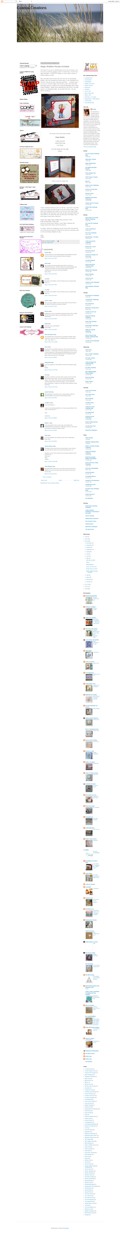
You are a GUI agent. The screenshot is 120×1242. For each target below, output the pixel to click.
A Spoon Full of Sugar (90, 1072)
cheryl (46, 252)
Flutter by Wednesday (90, 1116)
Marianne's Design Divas (92, 307)
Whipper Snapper (89, 1211)
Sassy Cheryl (88, 1164)
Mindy (87, 850)
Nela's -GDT (88, 95)
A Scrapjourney (89, 672)
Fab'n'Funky (88, 1110)
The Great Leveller (90, 953)
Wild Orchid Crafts (89, 1212)
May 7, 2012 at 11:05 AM (51, 461)
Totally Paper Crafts (90, 1203)
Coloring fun (96, 652)
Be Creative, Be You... (91, 795)
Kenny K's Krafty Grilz (90, 1126)
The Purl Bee (88, 1061)
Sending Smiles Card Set (96, 599)
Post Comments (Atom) (53, 483)
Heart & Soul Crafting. (91, 740)
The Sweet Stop (89, 529)
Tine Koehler (88, 100)
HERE (45, 214)
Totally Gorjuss (89, 524)
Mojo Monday (88, 1143)
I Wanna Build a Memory (91, 718)
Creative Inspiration (90, 1097)
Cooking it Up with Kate (91, 1091)
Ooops (86, 988)
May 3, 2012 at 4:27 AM (51, 258)
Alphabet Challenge (90, 1076)
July (87, 554)
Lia (45, 278)
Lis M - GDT (88, 91)
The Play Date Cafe (90, 426)
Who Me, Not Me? (90, 560)
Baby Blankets (90, 564)
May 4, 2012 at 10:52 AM (51, 387)
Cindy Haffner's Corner (91, 942)
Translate (32, 67)
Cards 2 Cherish (89, 661)
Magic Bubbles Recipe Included (92, 571)
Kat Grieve (87, 87)
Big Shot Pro (88, 1080)
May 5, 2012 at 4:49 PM (51, 418)
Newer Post (44, 480)
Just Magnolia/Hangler (90, 1124)
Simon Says (88, 350)
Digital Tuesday (89, 1105)
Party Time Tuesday (90, 1152)
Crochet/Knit (88, 1099)
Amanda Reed (88, 78)
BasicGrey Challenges (91, 526)
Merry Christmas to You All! (96, 643)
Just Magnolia (89, 498)
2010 (86, 586)
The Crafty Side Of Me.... (91, 629)
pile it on (87, 181)
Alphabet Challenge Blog (92, 442)
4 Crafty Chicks (89, 402)
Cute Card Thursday (90, 390)
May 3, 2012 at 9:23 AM (51, 329)
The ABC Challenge (90, 367)
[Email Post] (58, 241)
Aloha (87, 562)
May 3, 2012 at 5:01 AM (51, 284)
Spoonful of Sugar (89, 1176)
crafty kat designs (90, 884)
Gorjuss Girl (88, 1118)
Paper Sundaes (89, 1148)
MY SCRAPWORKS (90, 1016)
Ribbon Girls (88, 1160)
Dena (46, 263)
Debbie (94, 109)
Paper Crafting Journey (91, 1145)
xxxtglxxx (47, 402)
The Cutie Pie (88, 1195)
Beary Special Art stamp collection (96, 698)
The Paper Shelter (90, 358)
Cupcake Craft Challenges (92, 282)
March (88, 577)
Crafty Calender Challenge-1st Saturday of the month (92, 511)
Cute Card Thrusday (90, 1101)
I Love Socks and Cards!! (92, 640)
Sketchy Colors (89, 193)
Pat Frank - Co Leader (90, 97)
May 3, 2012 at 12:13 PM (51, 342)
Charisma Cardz (89, 1090)
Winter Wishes (96, 708)
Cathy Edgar (88, 81)
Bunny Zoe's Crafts (90, 246)
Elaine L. (47, 423)
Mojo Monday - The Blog (91, 237)
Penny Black (88, 1154)
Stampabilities (88, 1180)
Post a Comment (47, 477)
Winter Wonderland (90, 163)
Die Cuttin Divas (89, 303)
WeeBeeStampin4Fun (91, 596)
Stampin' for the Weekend (92, 480)
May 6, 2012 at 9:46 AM (51, 441)
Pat (45, 375)
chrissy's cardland (90, 607)
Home (60, 480)
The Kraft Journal (90, 250)
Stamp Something (89, 1178)
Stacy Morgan (48, 466)
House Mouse (88, 1120)
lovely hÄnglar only (90, 173)
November (89, 545)
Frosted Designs (89, 472)
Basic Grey (87, 1078)
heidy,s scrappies (90, 762)
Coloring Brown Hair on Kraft (96, 1008)
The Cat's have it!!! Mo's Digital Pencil (96, 876)
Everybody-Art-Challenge (92, 295)
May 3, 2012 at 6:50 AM (51, 318)
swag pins (95, 840)
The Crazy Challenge (90, 233)
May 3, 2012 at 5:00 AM (51, 274)
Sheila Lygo (88, 1056)
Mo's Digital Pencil (49, 242)
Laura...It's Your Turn (91, 566)
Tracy (46, 347)
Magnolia (87, 1131)
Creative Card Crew (90, 311)
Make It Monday (89, 274)
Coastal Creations (31, 8)
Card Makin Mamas (90, 476)
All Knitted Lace (89, 909)
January (88, 581)
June (87, 556)
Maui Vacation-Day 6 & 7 (96, 934)
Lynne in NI (48, 392)
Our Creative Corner (90, 521)
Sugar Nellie (88, 1190)
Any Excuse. (96, 741)
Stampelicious (89, 817)
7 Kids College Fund (90, 1071)
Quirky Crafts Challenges (92, 185)
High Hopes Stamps (90, 159)
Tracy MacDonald (89, 102)
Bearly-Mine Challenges (91, 325)
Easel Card (88, 1107)
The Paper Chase (90, 1053)
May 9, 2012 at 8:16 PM (51, 474)
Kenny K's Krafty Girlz (91, 189)
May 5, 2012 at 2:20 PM (51, 397)
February (88, 579)
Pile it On (87, 1156)
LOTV (86, 1128)
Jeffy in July (96, 663)
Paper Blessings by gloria (92, 1027)
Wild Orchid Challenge (91, 270)
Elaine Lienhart (89, 85)
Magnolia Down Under (90, 1135)
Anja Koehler (88, 80)
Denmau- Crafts (89, 751)
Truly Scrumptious (89, 1207)
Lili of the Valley (89, 1129)
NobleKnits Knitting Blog (91, 1051)
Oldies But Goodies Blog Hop (96, 997)
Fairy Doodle (88, 1112)
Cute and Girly (88, 1103)
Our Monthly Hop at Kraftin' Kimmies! (96, 978)
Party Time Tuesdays (91, 321)
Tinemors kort (89, 898)
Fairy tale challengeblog (91, 468)
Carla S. (47, 300)
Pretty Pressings (89, 806)
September (89, 549)
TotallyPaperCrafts (90, 484)
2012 (86, 541)
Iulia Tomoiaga (89, 964)
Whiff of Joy (88, 1209)
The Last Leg (96, 829)
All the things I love (90, 683)
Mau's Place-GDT (89, 93)
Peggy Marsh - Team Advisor (92, 99)
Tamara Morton (49, 446)
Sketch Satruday (89, 1171)
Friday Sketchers (90, 494)
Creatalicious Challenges (92, 299)
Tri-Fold (87, 1205)
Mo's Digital (88, 1139)
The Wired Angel (89, 975)
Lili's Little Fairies (90, 394)
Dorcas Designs (89, 1005)
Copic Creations (89, 1093)
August (88, 551)
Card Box (87, 1088)
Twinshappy (88, 650)
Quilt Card (95, 774)
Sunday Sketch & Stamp (91, 203)
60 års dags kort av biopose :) (96, 901)
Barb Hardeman (49, 334)
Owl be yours (96, 719)
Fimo (86, 1114)
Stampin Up (88, 1182)
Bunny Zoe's (88, 1084)
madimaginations (90, 828)
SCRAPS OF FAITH (90, 784)
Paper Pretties (89, 381)
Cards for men (89, 278)
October (88, 547)
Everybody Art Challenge (91, 1109)
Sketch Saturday (89, 1173)
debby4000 (48, 362)
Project (86, 1158)
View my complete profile (89, 146)
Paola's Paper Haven (91, 839)
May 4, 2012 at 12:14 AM (51, 370)
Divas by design (89, 377)
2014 (86, 536)
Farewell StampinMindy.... (96, 853)
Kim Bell (87, 89)
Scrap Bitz (88, 887)
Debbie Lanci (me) (89, 83)
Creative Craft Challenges (92, 340)
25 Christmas (96, 807)
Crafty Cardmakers (90, 229)
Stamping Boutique (90, 1184)
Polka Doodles (89, 437)
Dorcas (47, 311)
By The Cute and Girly (90, 1086)
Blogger (67, 1228)
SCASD (87, 1162)
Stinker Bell (95, 763)
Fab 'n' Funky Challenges (92, 354)
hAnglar (87, 1214)
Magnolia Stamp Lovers (91, 1137)
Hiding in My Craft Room (91, 518)
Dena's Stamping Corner (92, 729)
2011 (86, 584)
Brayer (86, 1082)
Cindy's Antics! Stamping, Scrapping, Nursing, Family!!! (92, 993)
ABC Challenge (89, 1074)
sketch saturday (89, 515)
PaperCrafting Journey (91, 422)
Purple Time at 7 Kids (91, 569)
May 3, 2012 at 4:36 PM (51, 357)
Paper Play (87, 1147)
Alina (46, 435)
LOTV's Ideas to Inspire (91, 177)
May (87, 558)
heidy (46, 323)
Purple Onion (96, 730)
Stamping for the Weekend (91, 1186)
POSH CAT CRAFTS (90, 618)
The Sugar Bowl (89, 412)
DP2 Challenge (89, 398)
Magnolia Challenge (90, 1133)
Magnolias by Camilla (91, 694)
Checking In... (96, 888)
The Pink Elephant (90, 260)
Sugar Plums (88, 1192)
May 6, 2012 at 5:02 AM (51, 430)
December (89, 543)
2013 (86, 539)
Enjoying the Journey (91, 920)
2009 (86, 588)
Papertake (87, 1150)
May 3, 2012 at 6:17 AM (51, 306)
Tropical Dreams (89, 931)
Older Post (76, 480)
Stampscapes (88, 1188)
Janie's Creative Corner (91, 773)
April (87, 575)
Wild (94, 943)
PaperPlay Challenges (91, 430)
